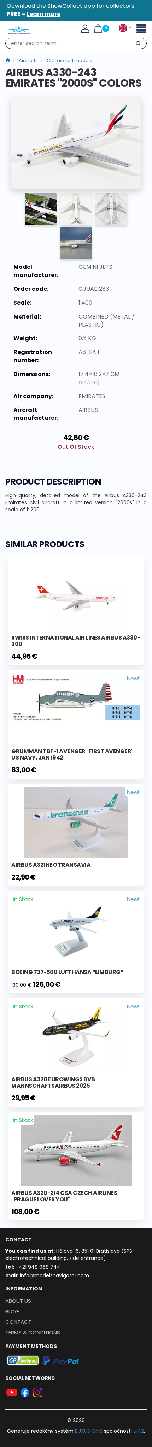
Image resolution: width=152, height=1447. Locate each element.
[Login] (85, 28)
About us (18, 1301)
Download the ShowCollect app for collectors (70, 10)
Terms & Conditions (32, 1332)
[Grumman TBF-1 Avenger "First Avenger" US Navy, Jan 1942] (76, 697)
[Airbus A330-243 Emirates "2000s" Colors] (76, 142)
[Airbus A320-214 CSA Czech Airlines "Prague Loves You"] (76, 1150)
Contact (18, 1322)
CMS (89, 1431)
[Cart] (98, 28)
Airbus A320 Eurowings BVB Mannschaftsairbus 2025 (53, 1082)
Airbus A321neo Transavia (50, 865)
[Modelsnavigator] (7, 60)
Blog (12, 1311)
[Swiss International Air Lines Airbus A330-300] (76, 595)
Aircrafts (28, 60)
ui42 (138, 1431)
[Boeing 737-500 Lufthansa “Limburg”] (76, 929)
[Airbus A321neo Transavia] (76, 822)
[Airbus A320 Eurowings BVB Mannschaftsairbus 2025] (76, 1036)
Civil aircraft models (69, 60)
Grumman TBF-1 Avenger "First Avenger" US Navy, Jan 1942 (72, 754)
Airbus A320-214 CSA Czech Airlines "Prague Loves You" (64, 1196)
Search (138, 44)
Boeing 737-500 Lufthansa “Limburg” (67, 972)
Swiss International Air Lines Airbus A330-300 (75, 640)
